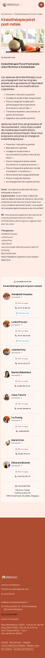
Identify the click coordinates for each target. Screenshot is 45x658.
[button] (41, 5)
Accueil (4, 642)
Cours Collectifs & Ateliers (13, 645)
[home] (12, 5)
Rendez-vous (33, 645)
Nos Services (6, 14)
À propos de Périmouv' (24, 649)
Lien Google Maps (9, 614)
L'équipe (26, 642)
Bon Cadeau (6, 649)
